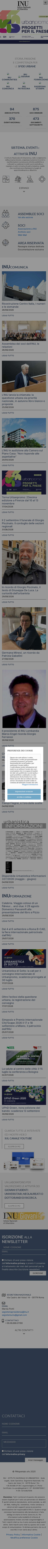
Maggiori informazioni (30, 784)
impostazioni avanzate (24, 791)
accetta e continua (24, 797)
